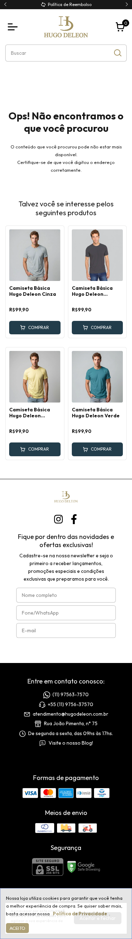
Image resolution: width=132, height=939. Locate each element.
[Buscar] (117, 52)
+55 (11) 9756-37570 (70, 704)
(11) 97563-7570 (70, 695)
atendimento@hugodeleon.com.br (70, 714)
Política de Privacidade (80, 913)
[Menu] (14, 27)
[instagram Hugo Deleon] (58, 519)
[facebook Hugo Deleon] (74, 519)
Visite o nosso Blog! (71, 743)
